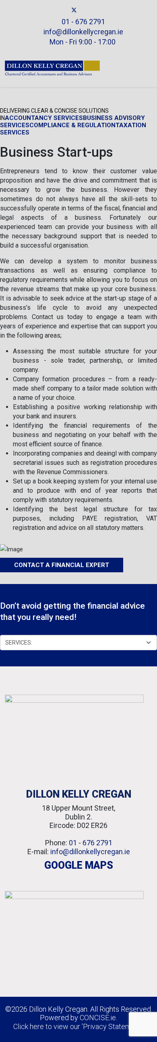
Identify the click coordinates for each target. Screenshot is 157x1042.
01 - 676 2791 (83, 21)
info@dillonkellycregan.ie (83, 31)
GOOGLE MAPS (78, 865)
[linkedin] (83, 10)
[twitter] (74, 10)
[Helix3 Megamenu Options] (149, 68)
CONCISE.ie (98, 1017)
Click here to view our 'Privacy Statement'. (78, 1026)
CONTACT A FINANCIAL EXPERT (61, 565)
